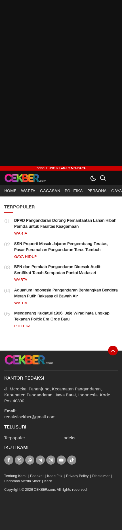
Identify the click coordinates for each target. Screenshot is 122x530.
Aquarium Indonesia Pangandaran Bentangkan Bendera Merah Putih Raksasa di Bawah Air (66, 293)
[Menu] (113, 178)
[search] (103, 178)
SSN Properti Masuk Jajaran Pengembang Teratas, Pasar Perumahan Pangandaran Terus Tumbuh (61, 246)
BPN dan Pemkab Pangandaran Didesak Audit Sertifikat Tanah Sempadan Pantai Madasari (57, 270)
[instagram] (50, 460)
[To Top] (113, 350)
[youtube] (61, 460)
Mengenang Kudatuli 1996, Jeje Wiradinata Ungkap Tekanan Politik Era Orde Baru (62, 316)
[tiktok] (71, 460)
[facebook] (8, 460)
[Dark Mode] (93, 178)
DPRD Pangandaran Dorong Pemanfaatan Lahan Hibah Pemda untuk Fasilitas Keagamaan (65, 223)
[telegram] (40, 460)
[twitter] (19, 460)
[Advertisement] (61, 85)
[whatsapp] (29, 460)
